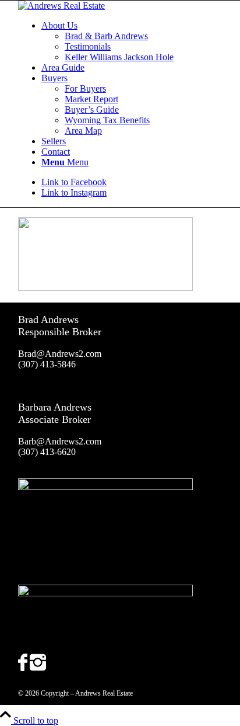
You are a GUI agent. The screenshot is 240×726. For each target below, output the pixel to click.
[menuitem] (131, 41)
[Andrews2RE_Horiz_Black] (61, 6)
